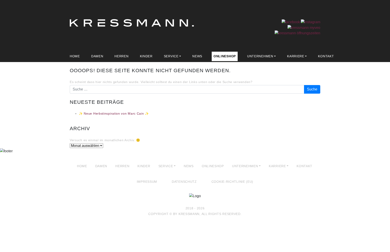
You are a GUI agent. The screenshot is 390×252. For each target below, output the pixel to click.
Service (171, 56)
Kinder (146, 56)
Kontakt (326, 56)
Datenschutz (184, 181)
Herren (121, 56)
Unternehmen (260, 56)
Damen (97, 56)
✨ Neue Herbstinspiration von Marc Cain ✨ (114, 113)
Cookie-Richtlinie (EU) (232, 181)
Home (75, 56)
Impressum (147, 181)
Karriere (295, 56)
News (197, 56)
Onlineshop (225, 56)
